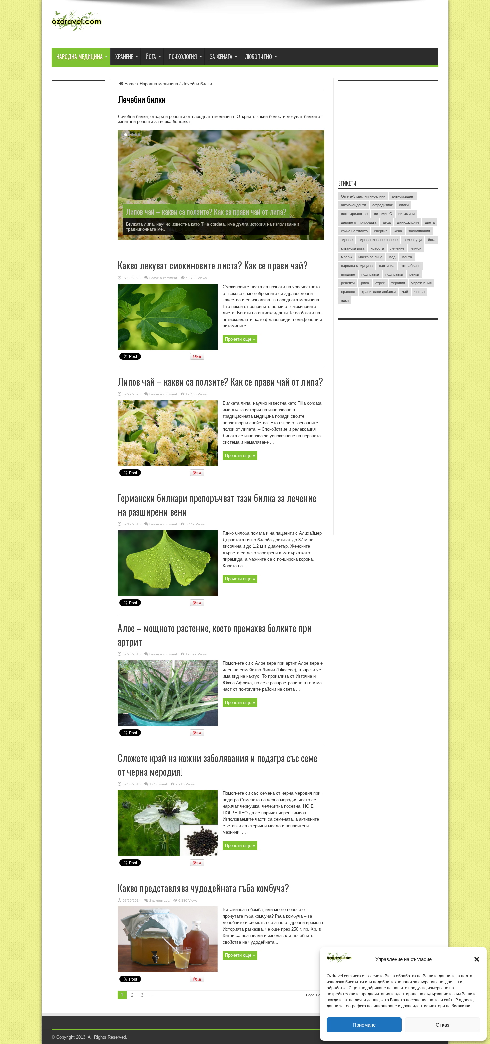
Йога (151, 57)
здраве (347, 240)
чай (405, 292)
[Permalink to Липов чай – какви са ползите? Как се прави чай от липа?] (168, 464)
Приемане (364, 1025)
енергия (380, 231)
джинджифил (408, 222)
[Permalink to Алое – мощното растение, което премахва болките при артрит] (168, 724)
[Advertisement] (388, 126)
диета (430, 222)
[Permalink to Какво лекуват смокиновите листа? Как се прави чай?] (168, 348)
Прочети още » (240, 339)
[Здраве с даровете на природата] (77, 32)
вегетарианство (354, 214)
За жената (221, 57)
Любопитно (258, 57)
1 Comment (158, 784)
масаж (346, 257)
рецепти (348, 283)
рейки (414, 274)
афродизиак (382, 205)
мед (392, 257)
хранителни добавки (378, 292)
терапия (398, 283)
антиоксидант (403, 196)
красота (377, 248)
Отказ (442, 1025)
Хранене (124, 57)
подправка (370, 274)
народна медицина (357, 266)
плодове (348, 274)
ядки (345, 300)
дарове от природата (358, 222)
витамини (406, 214)
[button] (476, 959)
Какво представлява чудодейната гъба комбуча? (203, 888)
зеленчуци (413, 240)
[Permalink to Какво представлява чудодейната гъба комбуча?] (168, 970)
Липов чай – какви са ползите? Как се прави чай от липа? (206, 211)
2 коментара (159, 900)
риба (365, 283)
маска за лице (370, 257)
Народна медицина (79, 57)
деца (387, 222)
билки (404, 205)
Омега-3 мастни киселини (363, 196)
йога (431, 240)
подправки (394, 274)
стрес (380, 283)
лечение (397, 248)
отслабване (410, 266)
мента (407, 257)
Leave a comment (163, 278)
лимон (416, 248)
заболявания (419, 231)
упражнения (421, 283)
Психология (183, 57)
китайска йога (352, 248)
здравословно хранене (378, 240)
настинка (386, 266)
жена (398, 231)
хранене (348, 292)
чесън (419, 292)
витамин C (383, 214)
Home (130, 83)
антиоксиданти (353, 205)
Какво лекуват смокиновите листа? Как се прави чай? (213, 265)
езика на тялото (354, 231)
